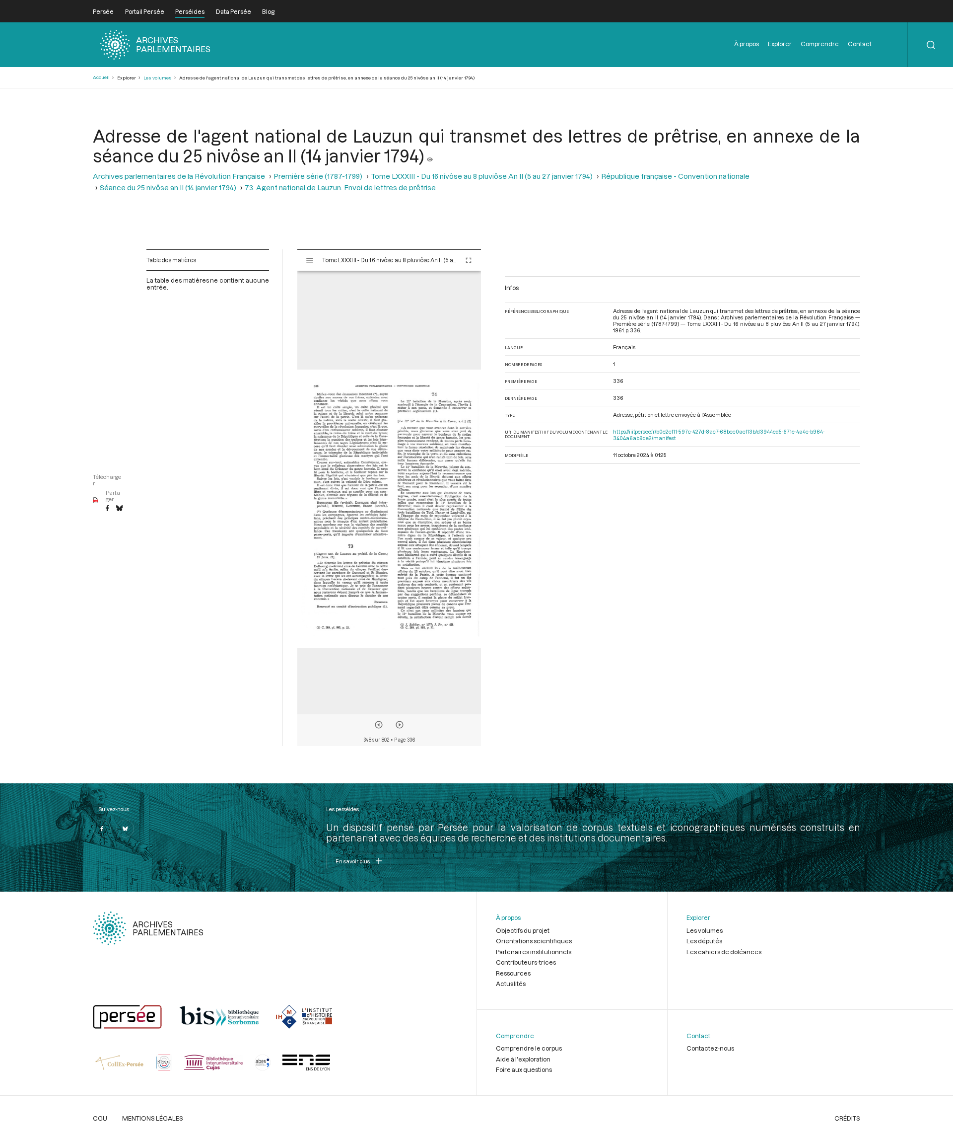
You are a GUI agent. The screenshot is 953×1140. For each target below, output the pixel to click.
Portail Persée (144, 11)
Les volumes (157, 77)
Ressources (513, 973)
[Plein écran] (468, 260)
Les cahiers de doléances (723, 951)
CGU (100, 1118)
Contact (860, 43)
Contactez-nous (710, 1048)
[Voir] (430, 155)
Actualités (511, 983)
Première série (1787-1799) (317, 176)
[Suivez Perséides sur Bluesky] (125, 828)
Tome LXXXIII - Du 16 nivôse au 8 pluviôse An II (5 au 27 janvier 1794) (482, 176)
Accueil (101, 77)
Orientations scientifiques (534, 940)
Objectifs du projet (522, 930)
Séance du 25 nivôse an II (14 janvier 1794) (168, 187)
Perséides (189, 11)
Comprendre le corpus (529, 1048)
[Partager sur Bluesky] (119, 508)
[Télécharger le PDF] (95, 500)
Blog (268, 11)
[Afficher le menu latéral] (309, 260)
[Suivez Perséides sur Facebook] (102, 828)
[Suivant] (399, 724)
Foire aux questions (524, 1069)
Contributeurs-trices (526, 962)
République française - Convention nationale (675, 176)
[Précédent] (378, 724)
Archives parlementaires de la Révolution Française (179, 176)
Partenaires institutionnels (533, 951)
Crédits (847, 1118)
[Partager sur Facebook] (107, 508)
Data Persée (233, 11)
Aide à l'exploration (523, 1059)
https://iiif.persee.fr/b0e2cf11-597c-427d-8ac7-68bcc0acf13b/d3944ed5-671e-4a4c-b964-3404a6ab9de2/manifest (718, 434)
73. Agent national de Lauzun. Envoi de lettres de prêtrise (340, 187)
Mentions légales (152, 1118)
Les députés (704, 940)
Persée (103, 11)
